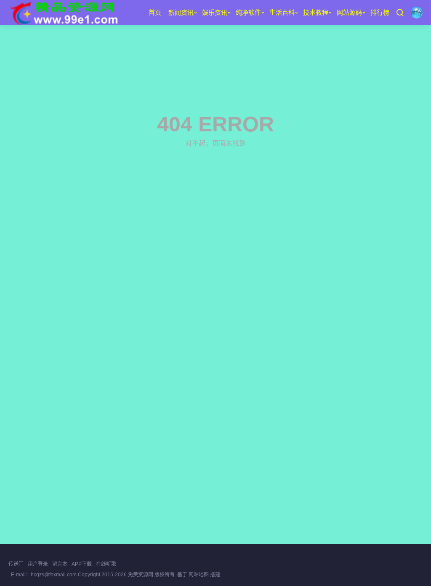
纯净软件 (248, 12)
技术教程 (315, 12)
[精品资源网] (63, 12)
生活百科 (282, 12)
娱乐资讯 (214, 12)
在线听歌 (106, 564)
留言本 (59, 564)
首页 (155, 12)
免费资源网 (140, 575)
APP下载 (82, 564)
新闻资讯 (181, 12)
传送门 (16, 564)
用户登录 (38, 564)
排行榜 (379, 12)
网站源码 (349, 12)
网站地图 (198, 575)
